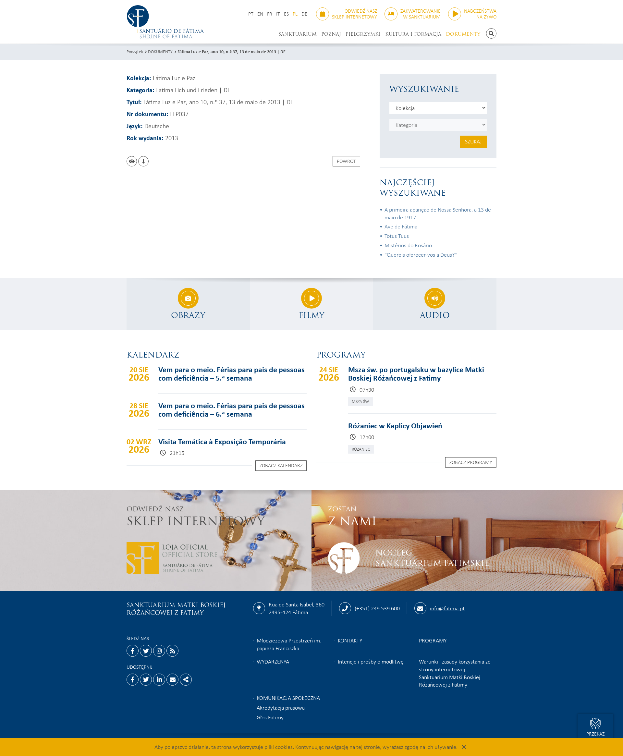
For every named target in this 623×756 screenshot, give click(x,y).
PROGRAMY (432, 640)
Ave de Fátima (401, 226)
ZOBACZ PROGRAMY (470, 462)
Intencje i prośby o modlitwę (371, 661)
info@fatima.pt (447, 608)
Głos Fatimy (270, 717)
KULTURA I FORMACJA (413, 34)
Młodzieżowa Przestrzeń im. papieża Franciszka (289, 644)
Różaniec (361, 449)
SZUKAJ (473, 141)
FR (269, 13)
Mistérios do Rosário (408, 245)
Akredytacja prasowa (281, 707)
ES (286, 13)
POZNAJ (331, 34)
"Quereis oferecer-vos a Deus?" (421, 254)
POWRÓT (346, 161)
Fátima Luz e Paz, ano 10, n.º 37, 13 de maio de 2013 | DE (231, 51)
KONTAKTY (350, 640)
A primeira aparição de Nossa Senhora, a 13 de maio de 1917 (438, 213)
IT (278, 13)
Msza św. (360, 401)
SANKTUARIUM (297, 34)
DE (304, 13)
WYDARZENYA (273, 661)
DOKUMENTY (463, 34)
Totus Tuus (397, 235)
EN (260, 13)
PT (250, 13)
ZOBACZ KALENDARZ (281, 465)
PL (295, 13)
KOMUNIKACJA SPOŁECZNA (288, 697)
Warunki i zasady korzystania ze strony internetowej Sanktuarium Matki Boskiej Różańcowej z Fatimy (455, 673)
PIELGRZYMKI (363, 34)
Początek (135, 51)
